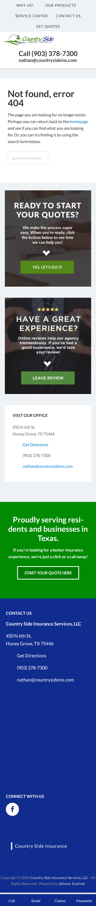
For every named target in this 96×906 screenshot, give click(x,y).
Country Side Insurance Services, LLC (59, 877)
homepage (79, 121)
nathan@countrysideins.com (48, 60)
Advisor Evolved (72, 883)
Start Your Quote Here (48, 572)
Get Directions (35, 444)
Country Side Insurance (41, 846)
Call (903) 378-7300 (48, 53)
